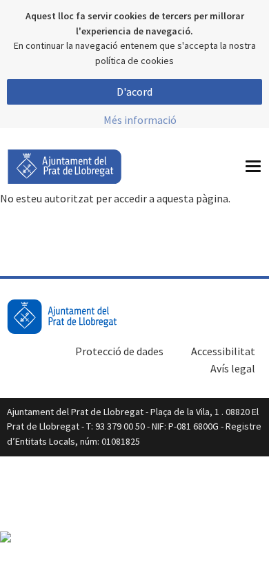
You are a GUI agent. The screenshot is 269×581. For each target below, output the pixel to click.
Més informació (140, 120)
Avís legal (232, 368)
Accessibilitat (223, 351)
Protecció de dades (119, 351)
